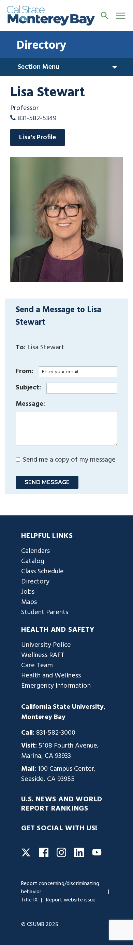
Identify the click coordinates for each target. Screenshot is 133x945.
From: (24, 371)
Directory (41, 44)
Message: (30, 404)
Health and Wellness (51, 675)
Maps (29, 602)
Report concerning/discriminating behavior (60, 887)
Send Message (47, 482)
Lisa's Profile (37, 137)
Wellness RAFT (42, 655)
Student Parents (44, 612)
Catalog (32, 561)
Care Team (37, 665)
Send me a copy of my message (68, 460)
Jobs (27, 592)
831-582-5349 (36, 118)
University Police (46, 645)
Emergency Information (56, 685)
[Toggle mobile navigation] (120, 15)
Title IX (29, 900)
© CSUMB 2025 (39, 924)
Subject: (28, 388)
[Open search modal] (104, 15)
